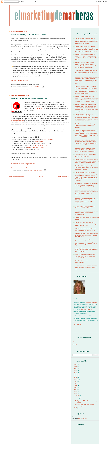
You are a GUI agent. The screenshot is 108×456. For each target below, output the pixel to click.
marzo (77, 395)
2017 (75, 366)
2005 (75, 389)
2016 (75, 368)
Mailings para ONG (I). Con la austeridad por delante (29, 34)
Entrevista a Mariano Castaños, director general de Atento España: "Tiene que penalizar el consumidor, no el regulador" (85, 150)
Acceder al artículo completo (19, 80)
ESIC (41, 108)
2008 (75, 383)
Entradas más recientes (16, 176)
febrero (78, 397)
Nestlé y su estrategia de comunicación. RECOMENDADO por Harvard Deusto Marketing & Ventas (85, 256)
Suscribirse (76, 341)
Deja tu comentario (38, 170)
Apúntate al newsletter (86, 309)
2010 (75, 379)
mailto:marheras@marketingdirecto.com (23, 164)
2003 (75, 393)
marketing (22, 89)
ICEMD (36, 108)
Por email (74, 344)
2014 (75, 372)
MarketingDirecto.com (17, 120)
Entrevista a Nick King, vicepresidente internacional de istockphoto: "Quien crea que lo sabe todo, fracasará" (86, 167)
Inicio (41, 176)
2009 (75, 381)
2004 (75, 391)
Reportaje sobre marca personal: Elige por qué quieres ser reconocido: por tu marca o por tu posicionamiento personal (86, 72)
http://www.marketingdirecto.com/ (21, 168)
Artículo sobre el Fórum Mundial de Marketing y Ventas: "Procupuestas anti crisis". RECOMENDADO (86, 212)
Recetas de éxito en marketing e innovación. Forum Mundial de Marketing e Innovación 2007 (86, 267)
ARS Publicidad (48, 139)
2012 (75, 376)
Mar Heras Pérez (82, 418)
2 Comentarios (36, 86)
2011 (75, 378)
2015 (75, 370)
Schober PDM (39, 141)
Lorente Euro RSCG (41, 145)
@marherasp (79, 417)
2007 (75, 385)
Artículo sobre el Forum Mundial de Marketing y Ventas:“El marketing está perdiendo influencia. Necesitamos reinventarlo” (86, 185)
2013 (75, 374)
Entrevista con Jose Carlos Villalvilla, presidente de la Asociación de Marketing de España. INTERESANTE (86, 224)
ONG (27, 89)
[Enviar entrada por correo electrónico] (42, 86)
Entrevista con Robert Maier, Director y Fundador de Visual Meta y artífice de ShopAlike (85, 125)
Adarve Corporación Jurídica (35, 147)
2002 (75, 408)
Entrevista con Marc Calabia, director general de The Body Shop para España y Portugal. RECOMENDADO (86, 235)
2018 (75, 364)
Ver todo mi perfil (78, 324)
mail (19, 89)
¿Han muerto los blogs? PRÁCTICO (84, 240)
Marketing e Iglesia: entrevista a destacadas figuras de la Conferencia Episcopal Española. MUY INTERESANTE (86, 249)
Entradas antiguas (63, 176)
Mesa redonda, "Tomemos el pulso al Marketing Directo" (30, 98)
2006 (75, 387)
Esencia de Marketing (91, 302)
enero (77, 399)
